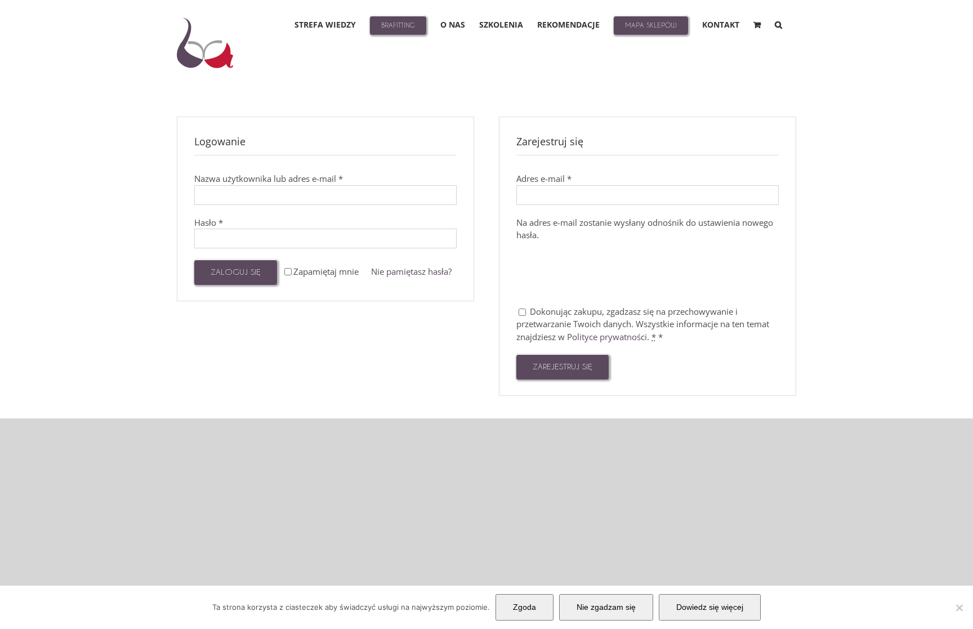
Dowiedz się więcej (709, 607)
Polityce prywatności (607, 336)
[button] (778, 24)
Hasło (208, 222)
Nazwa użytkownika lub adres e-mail (268, 178)
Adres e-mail (544, 178)
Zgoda (524, 607)
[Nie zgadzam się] (959, 607)
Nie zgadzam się (606, 607)
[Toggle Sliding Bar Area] (963, 10)
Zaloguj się (236, 271)
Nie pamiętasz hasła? (411, 271)
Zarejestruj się (562, 366)
